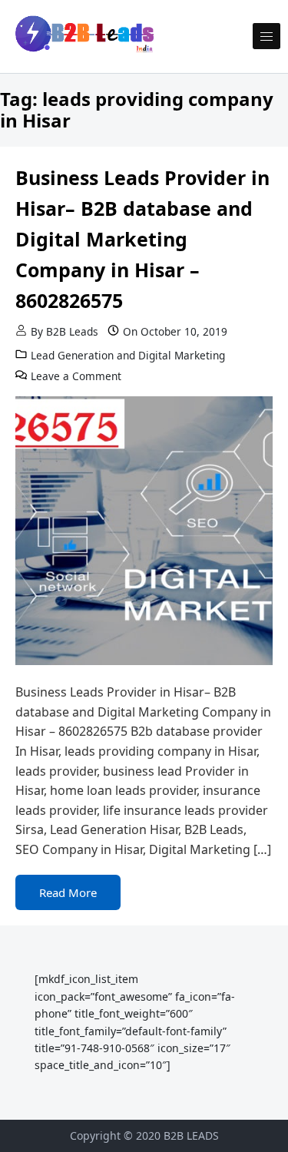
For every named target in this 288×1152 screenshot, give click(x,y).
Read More (68, 892)
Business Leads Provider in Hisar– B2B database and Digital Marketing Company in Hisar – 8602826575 (142, 238)
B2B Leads (72, 331)
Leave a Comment (76, 376)
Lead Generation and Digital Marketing (128, 355)
